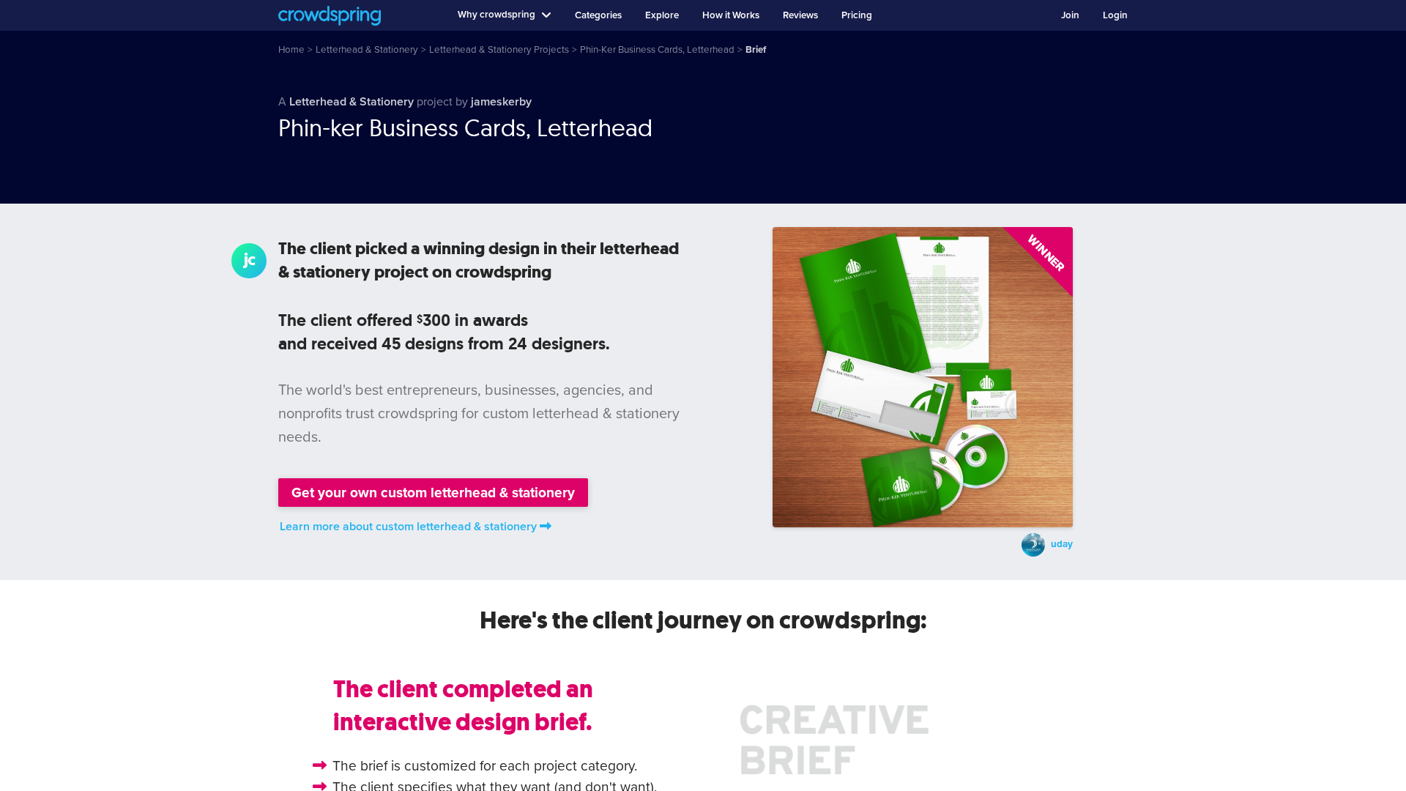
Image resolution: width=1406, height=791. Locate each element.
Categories (598, 15)
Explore (662, 15)
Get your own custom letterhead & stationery (433, 492)
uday (1062, 544)
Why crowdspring (496, 15)
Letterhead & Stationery (351, 101)
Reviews (800, 15)
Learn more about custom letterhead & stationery (408, 526)
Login (1115, 15)
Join (1070, 15)
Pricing (856, 15)
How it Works (730, 15)
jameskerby (501, 101)
